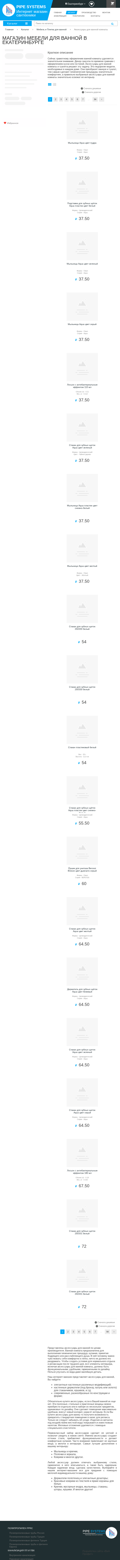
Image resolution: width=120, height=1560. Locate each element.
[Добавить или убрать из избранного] (94, 114)
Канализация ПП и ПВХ (21, 1550)
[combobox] (76, 23)
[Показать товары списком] (54, 85)
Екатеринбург (75, 4)
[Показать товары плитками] (49, 85)
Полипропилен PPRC (20, 1528)
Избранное (12, 123)
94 (95, 99)
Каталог (12, 23)
